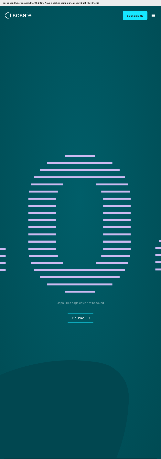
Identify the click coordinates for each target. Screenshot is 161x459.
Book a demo (135, 15)
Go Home (78, 318)
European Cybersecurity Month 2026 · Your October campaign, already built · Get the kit (51, 2)
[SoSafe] (18, 15)
